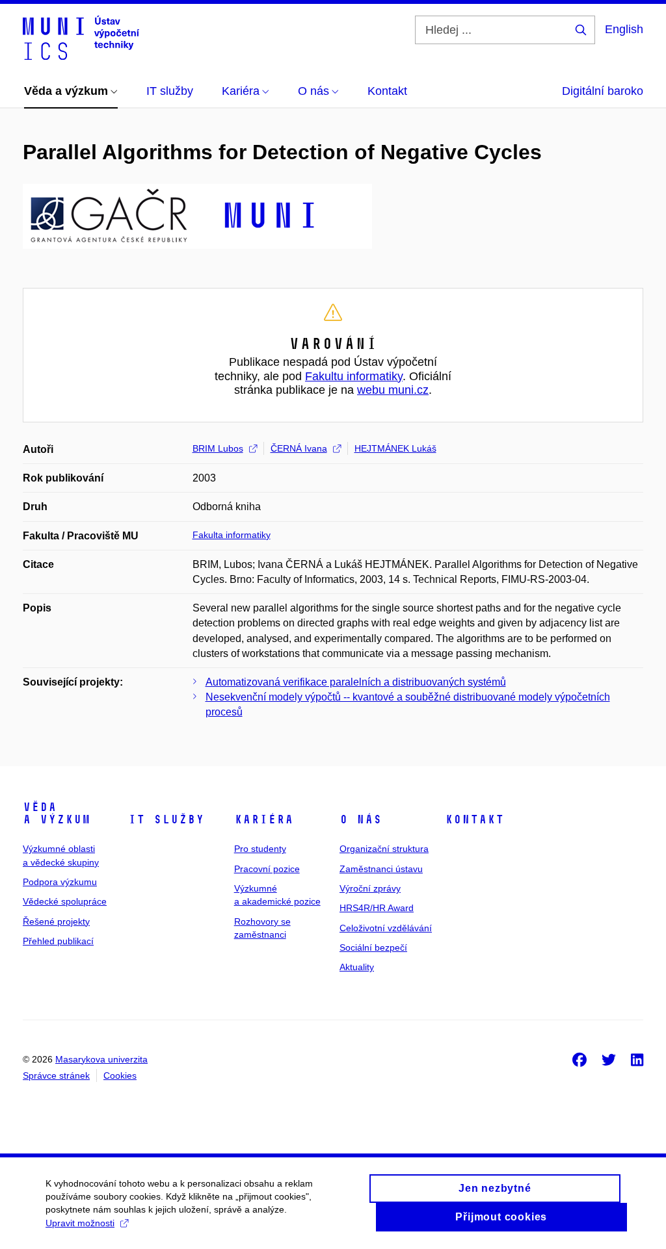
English (624, 29)
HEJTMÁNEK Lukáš (395, 448)
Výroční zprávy (370, 888)
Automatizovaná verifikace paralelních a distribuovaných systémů (356, 682)
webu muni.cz (393, 389)
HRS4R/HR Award (377, 908)
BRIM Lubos (218, 448)
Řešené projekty (56, 921)
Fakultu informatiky (354, 376)
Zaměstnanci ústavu (381, 869)
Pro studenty (260, 848)
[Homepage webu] (81, 38)
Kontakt (474, 819)
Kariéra (263, 819)
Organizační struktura (384, 848)
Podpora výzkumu (60, 882)
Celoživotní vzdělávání (386, 928)
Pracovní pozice (267, 869)
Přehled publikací (58, 941)
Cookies (120, 1075)
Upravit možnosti (80, 1223)
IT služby (166, 819)
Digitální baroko (602, 90)
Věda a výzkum (56, 813)
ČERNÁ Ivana (299, 448)
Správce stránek (56, 1075)
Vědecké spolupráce (65, 901)
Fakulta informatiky (232, 535)
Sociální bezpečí (373, 947)
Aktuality (357, 967)
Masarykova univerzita (101, 1059)
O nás (361, 819)
